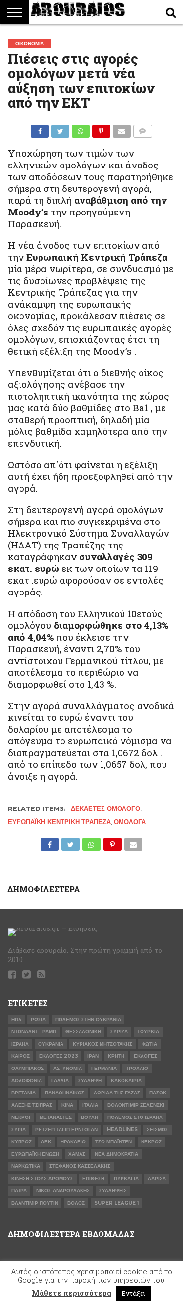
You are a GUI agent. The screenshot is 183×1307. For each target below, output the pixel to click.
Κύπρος (21, 1142)
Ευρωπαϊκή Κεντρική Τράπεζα (59, 822)
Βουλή (89, 1117)
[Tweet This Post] (60, 128)
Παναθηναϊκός (64, 1093)
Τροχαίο (137, 1068)
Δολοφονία (26, 1080)
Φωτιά (149, 1044)
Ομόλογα (130, 822)
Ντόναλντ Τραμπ (33, 1031)
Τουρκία (148, 1031)
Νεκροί (20, 1117)
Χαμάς (76, 1154)
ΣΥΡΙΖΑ (119, 1031)
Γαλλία (60, 1080)
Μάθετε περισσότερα (71, 1293)
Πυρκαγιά (126, 1178)
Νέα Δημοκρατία (116, 1154)
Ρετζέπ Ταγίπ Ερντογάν (66, 1129)
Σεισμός (157, 1129)
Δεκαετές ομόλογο (105, 808)
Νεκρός (151, 1142)
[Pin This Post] (101, 128)
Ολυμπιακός (27, 1068)
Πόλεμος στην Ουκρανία (88, 1019)
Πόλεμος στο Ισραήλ (135, 1117)
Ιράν (93, 1056)
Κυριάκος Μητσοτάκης (102, 1044)
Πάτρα (19, 1191)
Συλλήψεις (113, 1191)
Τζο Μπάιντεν (113, 1142)
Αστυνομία (67, 1068)
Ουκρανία (50, 1044)
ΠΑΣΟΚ (157, 1093)
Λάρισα (157, 1178)
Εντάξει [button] (133, 1293)
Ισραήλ (20, 1044)
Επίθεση (93, 1178)
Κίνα (67, 1105)
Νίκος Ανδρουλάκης (63, 1191)
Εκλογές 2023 (58, 1056)
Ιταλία (90, 1105)
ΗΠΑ (16, 1019)
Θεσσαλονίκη (83, 1031)
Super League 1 (116, 1203)
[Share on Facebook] (40, 128)
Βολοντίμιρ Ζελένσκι (135, 1105)
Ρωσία (38, 1019)
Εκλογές (145, 1056)
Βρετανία (23, 1093)
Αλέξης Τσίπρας (31, 1105)
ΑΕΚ (46, 1142)
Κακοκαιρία (126, 1080)
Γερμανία (104, 1068)
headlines (122, 1129)
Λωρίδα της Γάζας (117, 1093)
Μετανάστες (56, 1117)
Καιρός (20, 1056)
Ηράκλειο (73, 1142)
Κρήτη (116, 1056)
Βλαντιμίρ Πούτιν (34, 1203)
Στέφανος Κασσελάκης (79, 1166)
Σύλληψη (90, 1080)
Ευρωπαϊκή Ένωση (35, 1154)
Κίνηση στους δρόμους (42, 1178)
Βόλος (76, 1203)
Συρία (18, 1129)
